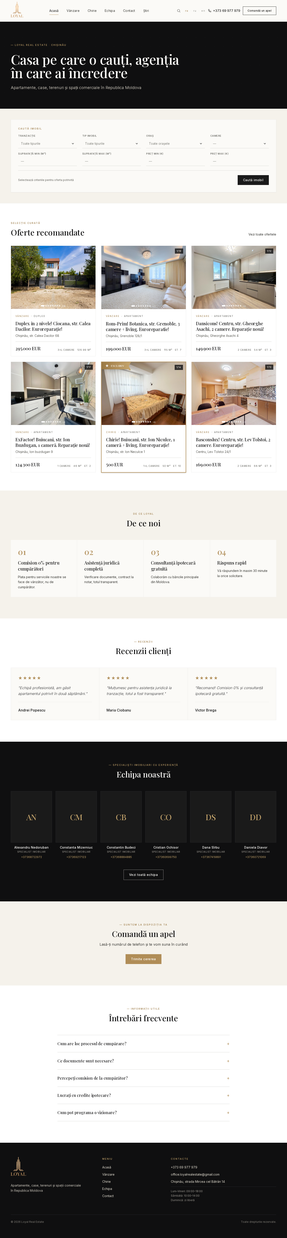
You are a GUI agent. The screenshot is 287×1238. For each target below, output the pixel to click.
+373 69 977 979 (226, 11)
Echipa (110, 11)
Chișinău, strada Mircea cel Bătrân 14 (198, 1181)
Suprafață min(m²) (32, 153)
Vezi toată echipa (143, 875)
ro (187, 10)
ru (195, 10)
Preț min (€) (154, 153)
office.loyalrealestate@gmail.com (195, 1174)
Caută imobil (253, 180)
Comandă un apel (260, 10)
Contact (129, 11)
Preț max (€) (219, 153)
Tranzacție (27, 135)
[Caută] (179, 11)
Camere (216, 135)
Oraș (150, 135)
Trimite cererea (143, 959)
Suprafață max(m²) (96, 153)
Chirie (92, 11)
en (203, 10)
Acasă (54, 11)
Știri (146, 11)
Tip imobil (89, 135)
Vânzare (73, 11)
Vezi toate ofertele (262, 234)
